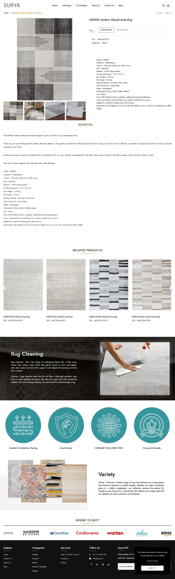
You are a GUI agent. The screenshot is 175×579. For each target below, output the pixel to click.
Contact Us (109, 5)
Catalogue (66, 5)
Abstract (35, 558)
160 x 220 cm (122, 30)
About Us (96, 5)
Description (85, 124)
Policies (64, 562)
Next (167, 13)
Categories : (96, 43)
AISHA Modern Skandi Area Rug (103, 316)
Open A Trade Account (70, 554)
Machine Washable (39, 566)
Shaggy (35, 570)
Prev (160, 13)
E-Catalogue (81, 5)
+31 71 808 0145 (99, 554)
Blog (121, 5)
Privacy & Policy (152, 561)
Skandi (104, 43)
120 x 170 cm (106, 30)
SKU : (94, 39)
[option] (45, 59)
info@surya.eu (97, 558)
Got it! (152, 568)
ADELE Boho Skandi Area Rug (17, 316)
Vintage (35, 554)
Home (54, 5)
